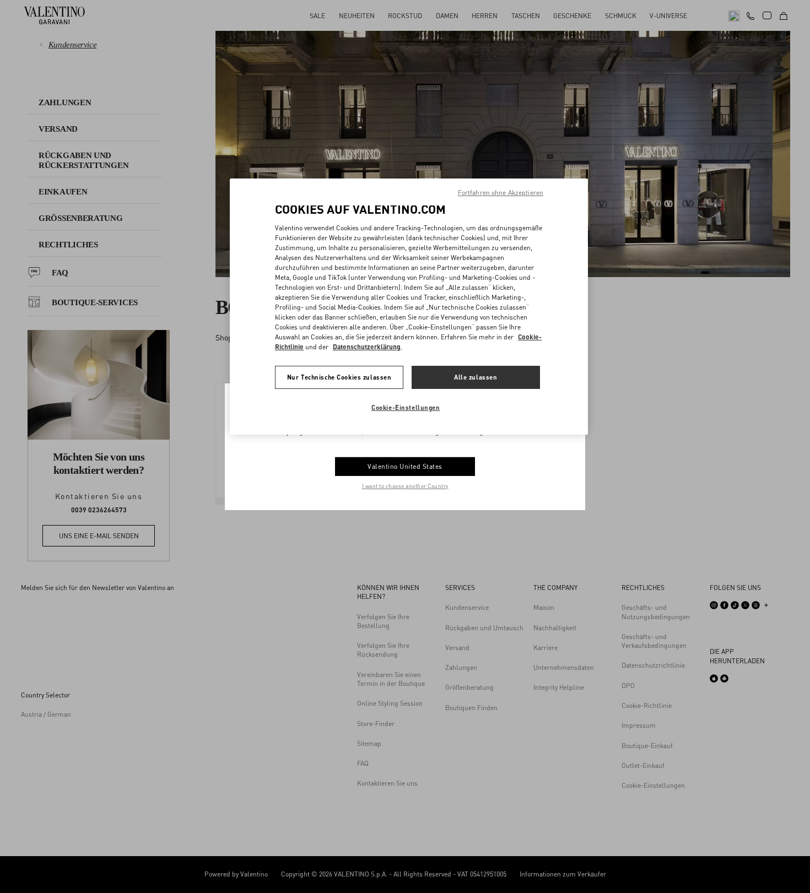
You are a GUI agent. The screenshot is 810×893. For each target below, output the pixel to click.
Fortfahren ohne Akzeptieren (500, 192)
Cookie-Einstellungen (405, 407)
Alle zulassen (475, 377)
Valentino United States (405, 466)
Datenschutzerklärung (367, 347)
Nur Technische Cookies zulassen (339, 377)
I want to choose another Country (405, 486)
